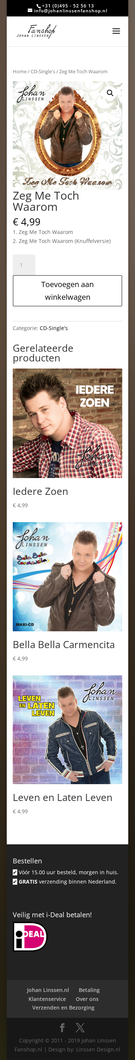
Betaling (89, 989)
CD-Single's (43, 71)
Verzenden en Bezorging (63, 1007)
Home (20, 71)
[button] (110, 93)
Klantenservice (47, 998)
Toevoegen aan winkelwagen (67, 290)
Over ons (87, 998)
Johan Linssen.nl (48, 989)
